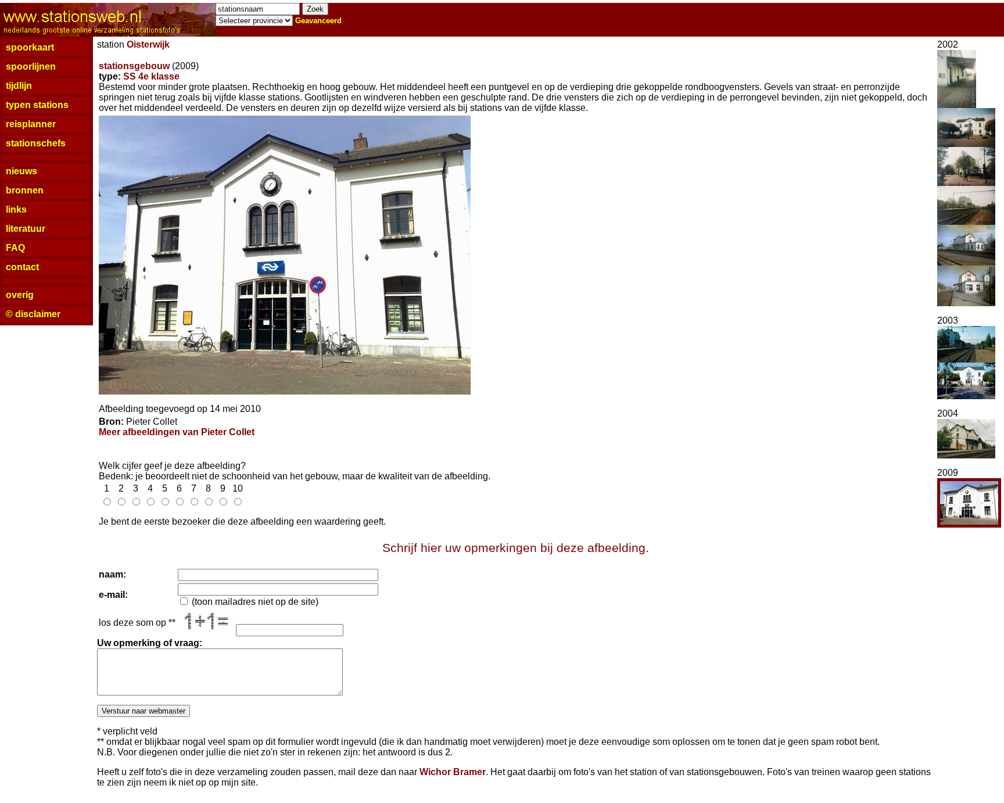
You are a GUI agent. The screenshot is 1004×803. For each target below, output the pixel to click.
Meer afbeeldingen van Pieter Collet (176, 432)
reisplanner (31, 124)
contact (22, 267)
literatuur (25, 229)
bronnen (25, 190)
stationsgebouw (134, 66)
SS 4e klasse (151, 76)
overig (20, 295)
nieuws (21, 171)
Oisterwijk (148, 44)
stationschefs (36, 143)
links (16, 209)
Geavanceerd (318, 20)
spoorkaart (30, 47)
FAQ (15, 248)
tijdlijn (19, 86)
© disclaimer (33, 314)
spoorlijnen (31, 66)
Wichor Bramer (452, 772)
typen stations (37, 105)
